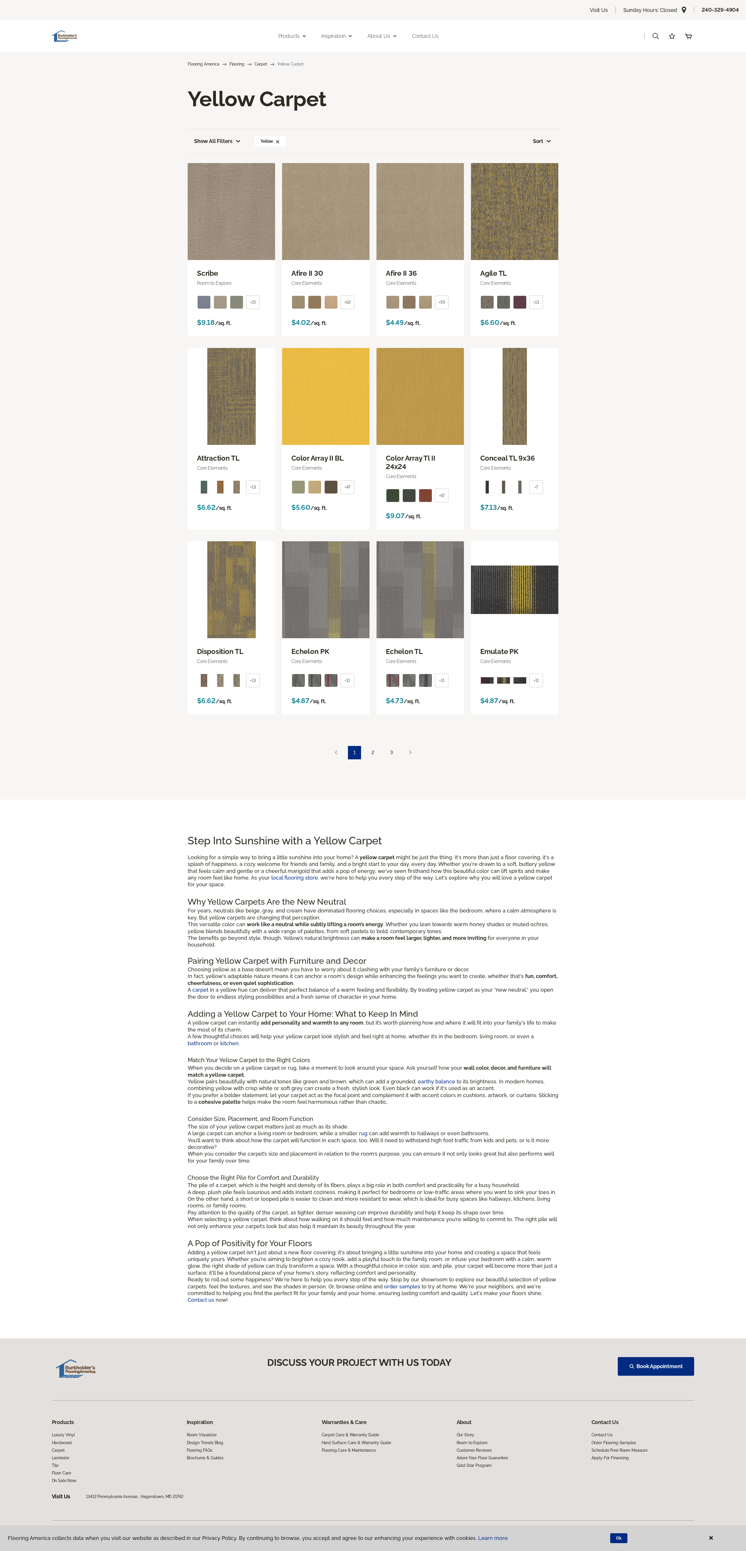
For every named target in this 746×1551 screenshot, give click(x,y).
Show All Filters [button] (213, 141)
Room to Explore (472, 1442)
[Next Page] (410, 753)
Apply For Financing (610, 1458)
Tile (55, 1465)
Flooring (236, 64)
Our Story (465, 1434)
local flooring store (294, 878)
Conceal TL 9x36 (507, 458)
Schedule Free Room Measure (620, 1450)
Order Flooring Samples (614, 1442)
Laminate (60, 1458)
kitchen (229, 1043)
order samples (402, 1286)
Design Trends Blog (205, 1442)
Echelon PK (310, 652)
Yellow (267, 141)
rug (363, 1133)
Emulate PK (499, 652)
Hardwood (62, 1442)
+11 (347, 680)
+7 (536, 487)
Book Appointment (659, 1366)
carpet (200, 990)
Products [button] (289, 36)
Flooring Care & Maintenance (349, 1450)
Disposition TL (220, 652)
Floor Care (61, 1473)
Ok (619, 1538)
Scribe (207, 273)
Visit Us (599, 10)
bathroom (200, 1043)
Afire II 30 (307, 273)
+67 (442, 495)
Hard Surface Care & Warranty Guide (356, 1442)
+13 (536, 302)
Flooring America (203, 64)
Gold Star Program (474, 1465)
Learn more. (493, 1538)
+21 (253, 302)
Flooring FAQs (199, 1450)
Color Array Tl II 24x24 (410, 462)
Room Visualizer (202, 1434)
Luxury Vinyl (63, 1434)
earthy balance (436, 1081)
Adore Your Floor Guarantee (482, 1458)
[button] (655, 36)
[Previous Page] (336, 753)
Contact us (201, 1300)
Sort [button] (538, 141)
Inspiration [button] (333, 36)
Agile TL (493, 273)
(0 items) (688, 36)
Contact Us (425, 36)
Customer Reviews (474, 1450)
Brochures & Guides (205, 1458)
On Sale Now (64, 1480)
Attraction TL (218, 458)
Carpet (260, 64)
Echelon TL (404, 652)
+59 (442, 302)
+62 (347, 302)
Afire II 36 (401, 273)
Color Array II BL (317, 458)
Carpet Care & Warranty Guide (350, 1434)
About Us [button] (378, 36)
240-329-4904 (720, 10)
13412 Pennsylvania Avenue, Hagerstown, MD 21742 (134, 1496)
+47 (347, 487)
